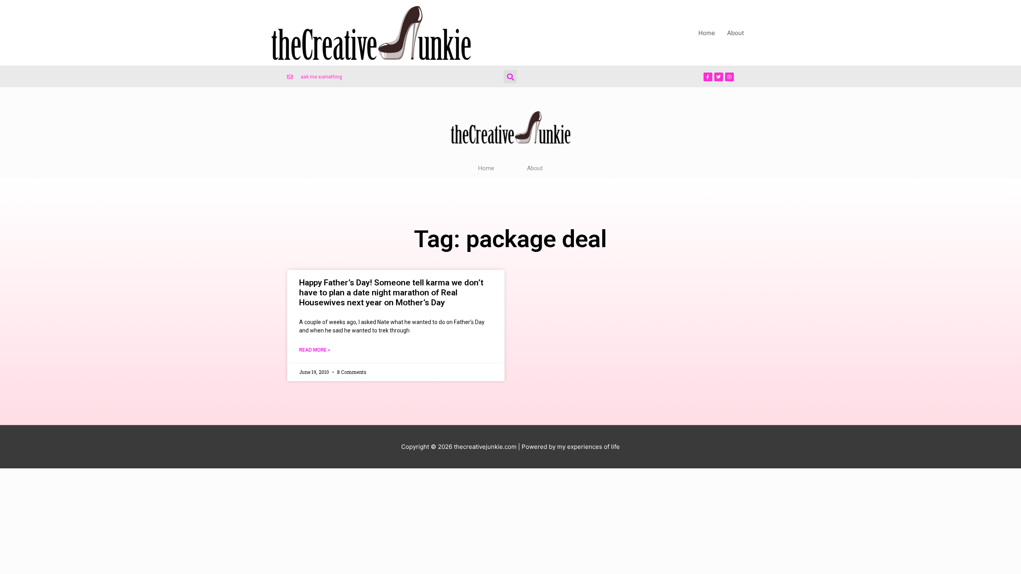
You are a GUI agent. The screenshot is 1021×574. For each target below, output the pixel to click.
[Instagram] (729, 77)
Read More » (314, 350)
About (735, 33)
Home (706, 33)
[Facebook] (708, 77)
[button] (510, 76)
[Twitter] (718, 77)
